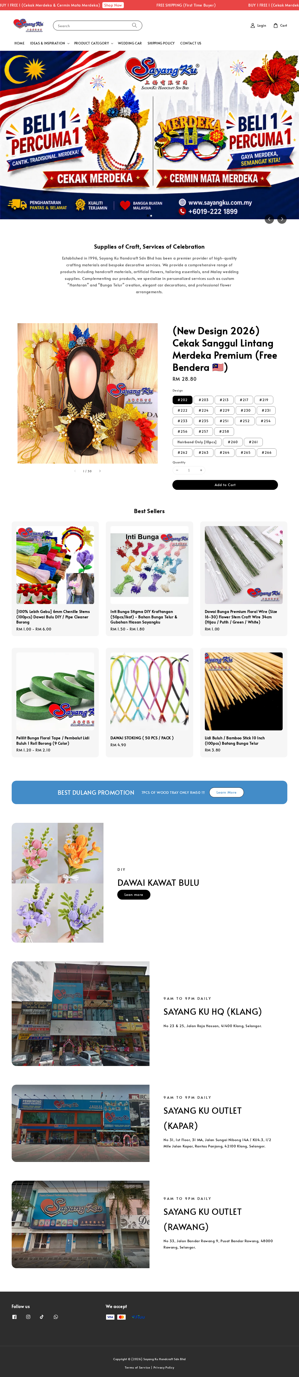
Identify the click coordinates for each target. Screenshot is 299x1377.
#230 (246, 410)
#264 (225, 452)
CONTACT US (190, 43)
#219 (263, 400)
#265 (246, 452)
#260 (233, 442)
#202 (183, 400)
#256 (183, 431)
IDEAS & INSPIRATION (47, 43)
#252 (245, 421)
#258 (224, 431)
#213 (224, 400)
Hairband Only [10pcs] (197, 442)
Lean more (134, 894)
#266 (267, 452)
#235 (204, 421)
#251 (224, 421)
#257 (203, 431)
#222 (183, 410)
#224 (204, 410)
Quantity (179, 462)
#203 (204, 400)
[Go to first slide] (282, 219)
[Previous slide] (269, 219)
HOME (19, 43)
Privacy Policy (163, 1367)
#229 (225, 410)
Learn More (227, 792)
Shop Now (82, 4)
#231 (266, 410)
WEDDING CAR (130, 43)
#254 (266, 421)
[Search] (134, 25)
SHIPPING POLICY (161, 43)
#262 (183, 452)
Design (178, 390)
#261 (253, 442)
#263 (204, 452)
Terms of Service (137, 1367)
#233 (183, 421)
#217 (244, 400)
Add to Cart (225, 484)
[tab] (148, 216)
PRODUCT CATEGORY (91, 43)
